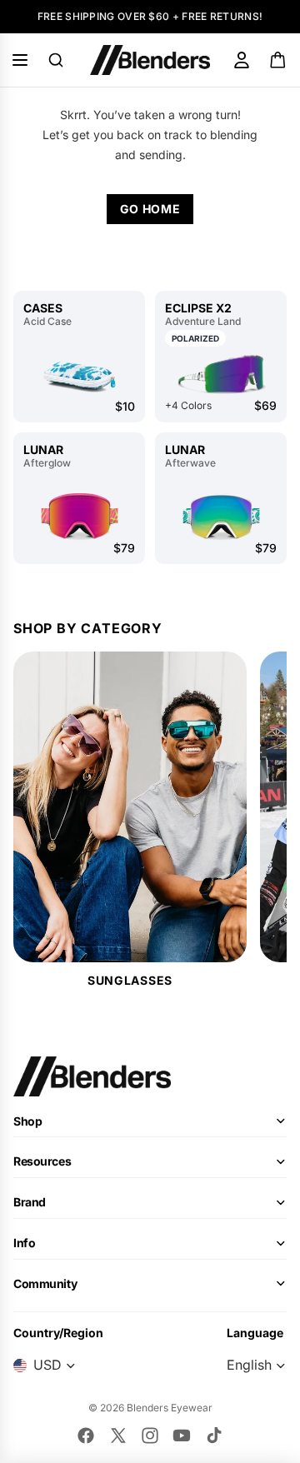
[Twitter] (118, 1436)
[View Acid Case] (79, 374)
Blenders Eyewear (169, 1407)
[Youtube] (182, 1436)
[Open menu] (20, 59)
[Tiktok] (214, 1436)
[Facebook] (86, 1436)
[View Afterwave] (221, 516)
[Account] (241, 60)
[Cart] (279, 60)
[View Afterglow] (79, 516)
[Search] (56, 60)
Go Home (150, 209)
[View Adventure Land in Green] (221, 373)
